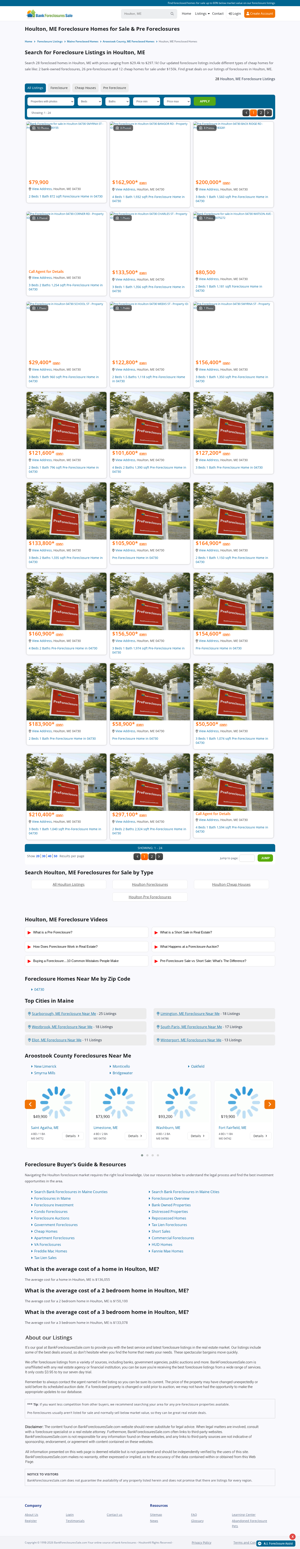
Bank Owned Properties (171, 1205)
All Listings (35, 88)
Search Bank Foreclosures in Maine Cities (185, 1191)
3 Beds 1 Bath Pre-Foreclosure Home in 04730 (229, 467)
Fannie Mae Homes (167, 1251)
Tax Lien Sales (45, 1257)
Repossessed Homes (169, 1218)
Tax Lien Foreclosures (169, 1224)
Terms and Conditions (249, 1542)
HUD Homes (162, 1244)
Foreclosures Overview (170, 1198)
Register (31, 1521)
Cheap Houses (85, 88)
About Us (31, 1515)
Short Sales (161, 1231)
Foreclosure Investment (54, 1205)
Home (186, 13)
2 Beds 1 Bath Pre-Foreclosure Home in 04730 (62, 738)
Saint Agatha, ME (45, 1127)
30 (43, 856)
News (154, 1521)
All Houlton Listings (69, 884)
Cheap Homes (46, 1231)
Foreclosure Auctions (51, 1218)
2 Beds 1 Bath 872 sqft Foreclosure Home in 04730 (66, 196)
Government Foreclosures (56, 1224)
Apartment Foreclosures (54, 1238)
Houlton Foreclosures (150, 884)
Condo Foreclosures (51, 1211)
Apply (205, 101)
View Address (42, 189)
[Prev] (245, 112)
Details (71, 1136)
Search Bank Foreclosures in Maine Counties (71, 1191)
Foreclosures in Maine (52, 1198)
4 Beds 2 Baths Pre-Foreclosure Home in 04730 (63, 648)
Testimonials (75, 1521)
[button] (142, 1155)
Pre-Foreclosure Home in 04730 (135, 558)
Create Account (261, 13)
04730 (39, 989)
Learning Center (244, 1515)
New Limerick (45, 1066)
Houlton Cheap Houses (231, 884)
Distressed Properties (170, 1211)
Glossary (197, 1521)
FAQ (194, 1515)
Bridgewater (123, 1073)
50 (55, 856)
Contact (218, 13)
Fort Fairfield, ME (232, 1127)
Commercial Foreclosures (173, 1238)
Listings (200, 13)
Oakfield (197, 1066)
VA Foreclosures (47, 1244)
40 (49, 856)
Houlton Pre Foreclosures (150, 897)
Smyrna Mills (44, 1073)
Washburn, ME (168, 1127)
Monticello (121, 1066)
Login (236, 13)
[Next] (268, 112)
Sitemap (156, 1515)
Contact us (114, 1515)
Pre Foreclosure (114, 88)
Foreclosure (59, 88)
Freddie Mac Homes (50, 1251)
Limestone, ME (106, 1127)
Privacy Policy (201, 1542)
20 (38, 856)
